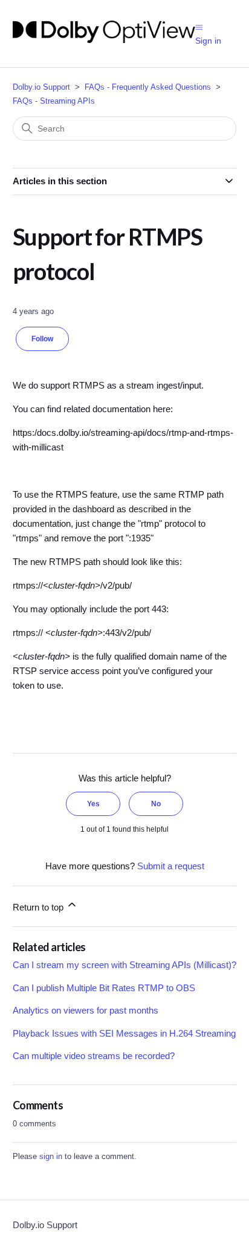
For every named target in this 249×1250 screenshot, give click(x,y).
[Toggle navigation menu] (199, 26)
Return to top (39, 907)
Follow (42, 339)
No (156, 804)
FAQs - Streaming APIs (54, 100)
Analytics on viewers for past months (85, 1010)
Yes (93, 804)
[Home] (104, 40)
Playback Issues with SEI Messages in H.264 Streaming (124, 1033)
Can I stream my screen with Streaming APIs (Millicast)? (124, 965)
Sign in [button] (208, 40)
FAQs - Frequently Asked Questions (148, 87)
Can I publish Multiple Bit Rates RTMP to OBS (104, 988)
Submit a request (170, 866)
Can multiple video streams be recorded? (94, 1056)
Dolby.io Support (41, 87)
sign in (50, 1156)
